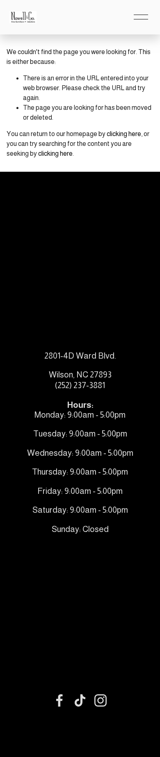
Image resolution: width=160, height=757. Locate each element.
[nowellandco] (100, 700)
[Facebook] (59, 700)
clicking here (124, 133)
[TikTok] (80, 700)
